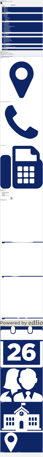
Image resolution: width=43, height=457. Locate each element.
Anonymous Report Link (7, 30)
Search (1, 199)
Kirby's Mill (5, 9)
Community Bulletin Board (7, 37)
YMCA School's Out (6, 28)
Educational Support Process (7, 31)
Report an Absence (6, 22)
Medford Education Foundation (8, 40)
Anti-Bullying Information (5, 192)
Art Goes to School (6, 38)
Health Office (7, 19)
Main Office (7, 17)
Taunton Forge (6, 10)
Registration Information (7, 25)
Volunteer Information (7, 29)
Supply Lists (5, 35)
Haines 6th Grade (6, 11)
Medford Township (6, 41)
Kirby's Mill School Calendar (7, 45)
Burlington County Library (7, 39)
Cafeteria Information (6, 23)
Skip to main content (3, 0)
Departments (5, 16)
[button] (4, 12)
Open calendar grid (10, 56)
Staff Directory (6, 14)
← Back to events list (4, 56)
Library (6, 18)
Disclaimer (3, 194)
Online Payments (6, 24)
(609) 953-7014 (4, 145)
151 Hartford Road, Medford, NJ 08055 (5, 101)
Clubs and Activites (6, 34)
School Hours (5, 15)
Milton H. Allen (6, 7)
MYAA (5, 42)
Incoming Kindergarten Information (10, 26)
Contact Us (3, 193)
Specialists (6, 20)
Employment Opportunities (5, 195)
